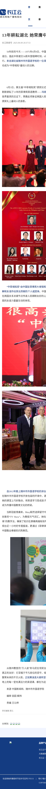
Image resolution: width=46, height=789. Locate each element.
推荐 (40, 13)
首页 (29, 13)
